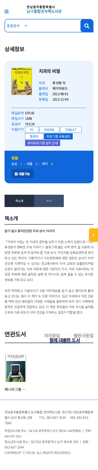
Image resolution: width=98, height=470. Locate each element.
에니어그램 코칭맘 (16, 389)
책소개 (19, 201)
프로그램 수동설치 (58, 136)
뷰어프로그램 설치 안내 (43, 143)
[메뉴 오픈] (93, 235)
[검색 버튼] (86, 25)
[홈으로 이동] (44, 9)
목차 (49, 201)
